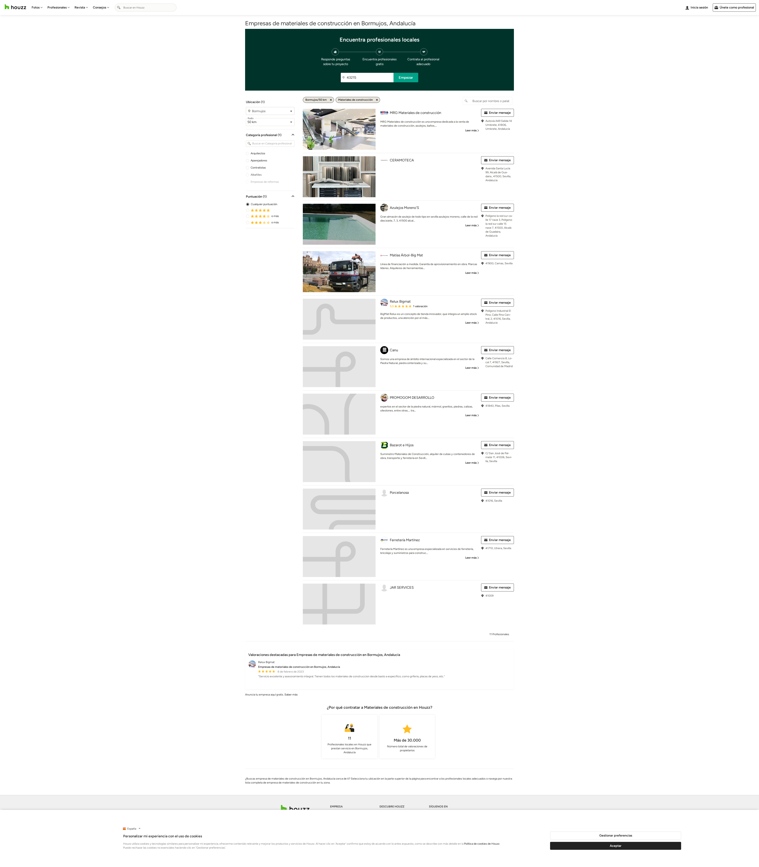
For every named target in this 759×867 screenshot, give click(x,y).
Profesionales (57, 7)
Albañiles (256, 174)
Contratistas (258, 167)
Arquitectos (258, 153)
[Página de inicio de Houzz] (15, 6)
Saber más (291, 694)
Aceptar (615, 846)
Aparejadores (259, 160)
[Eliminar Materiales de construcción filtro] (377, 100)
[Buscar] (119, 7)
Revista (80, 7)
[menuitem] (37, 7)
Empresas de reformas (265, 182)
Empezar (406, 77)
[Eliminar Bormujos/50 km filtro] (331, 100)
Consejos (99, 7)
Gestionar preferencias (615, 835)
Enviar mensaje (500, 113)
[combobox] (146, 7)
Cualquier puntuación (264, 204)
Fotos (36, 7)
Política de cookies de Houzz (481, 843)
